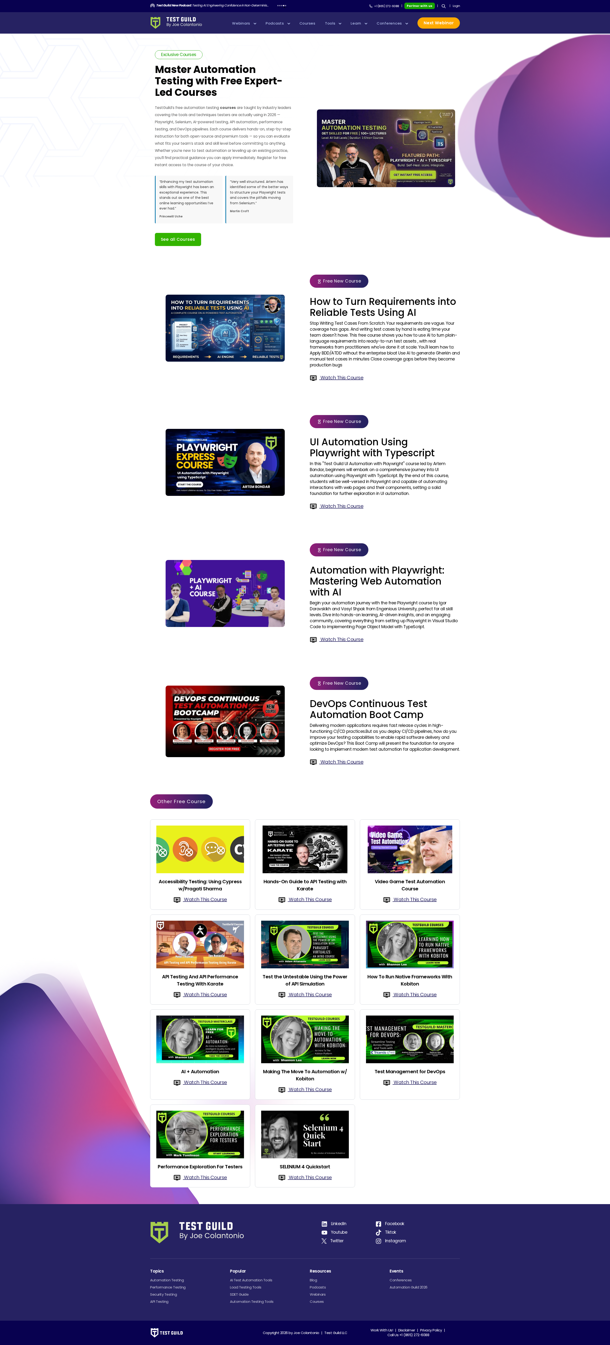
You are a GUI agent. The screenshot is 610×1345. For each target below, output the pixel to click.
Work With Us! (382, 1330)
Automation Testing (167, 1280)
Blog (313, 1280)
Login (456, 6)
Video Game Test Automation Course (410, 885)
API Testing (159, 1301)
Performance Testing (168, 1287)
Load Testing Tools (245, 1287)
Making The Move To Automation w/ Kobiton (305, 1075)
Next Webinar (439, 23)
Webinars (317, 1294)
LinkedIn (338, 1224)
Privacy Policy (431, 1330)
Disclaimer (406, 1330)
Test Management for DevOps (410, 1071)
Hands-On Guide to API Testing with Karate (305, 885)
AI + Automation (200, 1071)
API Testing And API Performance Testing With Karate (200, 980)
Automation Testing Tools (251, 1301)
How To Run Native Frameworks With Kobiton (409, 980)
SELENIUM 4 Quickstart (305, 1166)
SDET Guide (239, 1294)
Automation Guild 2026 (408, 1287)
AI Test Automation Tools (251, 1280)
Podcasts (318, 1287)
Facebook (394, 1224)
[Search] (443, 6)
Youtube (339, 1232)
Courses (317, 1301)
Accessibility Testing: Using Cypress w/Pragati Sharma (200, 885)
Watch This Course (341, 377)
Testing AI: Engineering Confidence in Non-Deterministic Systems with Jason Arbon (212, 5)
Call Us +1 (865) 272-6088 (408, 1334)
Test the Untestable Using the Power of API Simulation (305, 980)
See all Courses (178, 239)
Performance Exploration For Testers (200, 1166)
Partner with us (419, 6)
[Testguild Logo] (178, 22)
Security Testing (163, 1294)
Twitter (337, 1241)
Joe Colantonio (306, 1332)
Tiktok (390, 1232)
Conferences (401, 1280)
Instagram (395, 1241)
